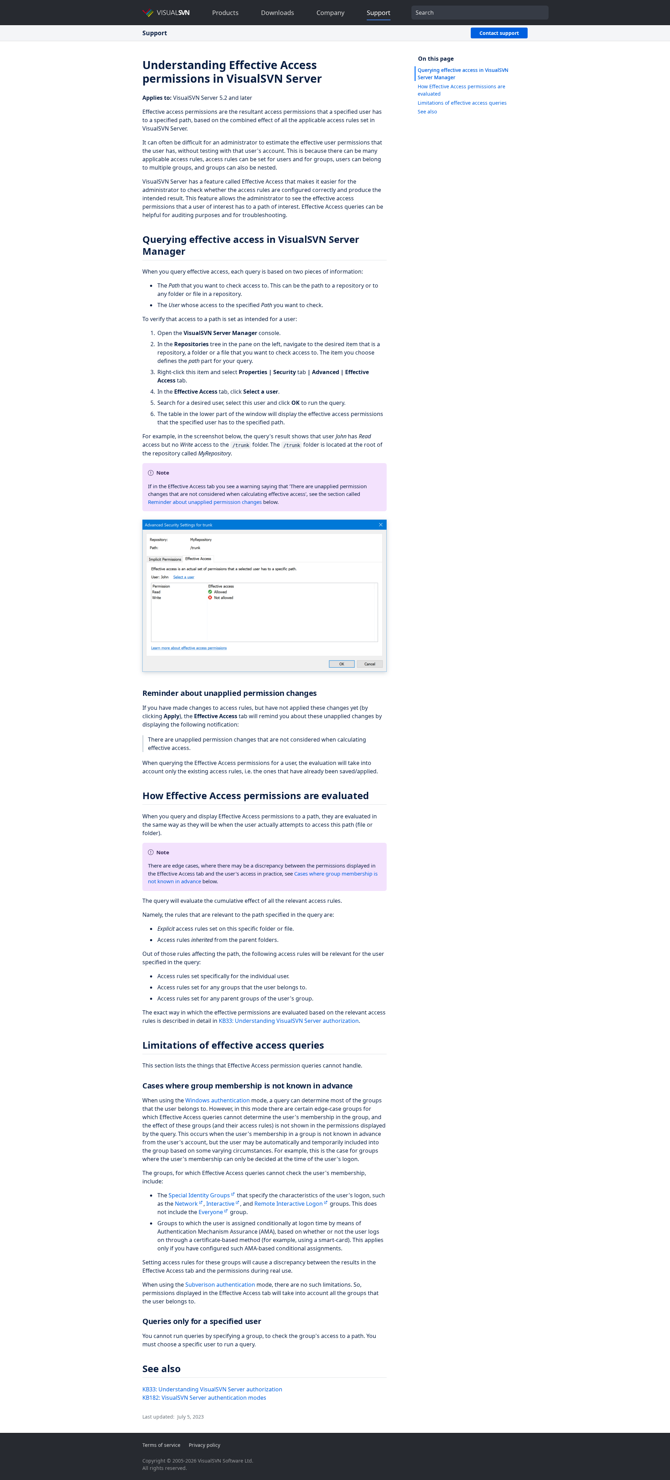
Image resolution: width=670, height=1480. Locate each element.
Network (186, 1203)
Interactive (220, 1203)
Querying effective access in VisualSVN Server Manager (463, 74)
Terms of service (161, 1445)
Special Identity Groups (199, 1195)
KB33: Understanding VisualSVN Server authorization (289, 1021)
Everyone (211, 1212)
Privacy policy (204, 1445)
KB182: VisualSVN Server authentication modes (204, 1397)
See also (427, 111)
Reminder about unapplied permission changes (205, 501)
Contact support (499, 33)
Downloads (277, 12)
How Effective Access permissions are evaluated (461, 90)
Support (378, 12)
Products (225, 12)
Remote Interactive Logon (288, 1203)
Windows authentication (217, 1100)
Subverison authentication (220, 1284)
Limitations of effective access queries (462, 102)
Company (330, 12)
